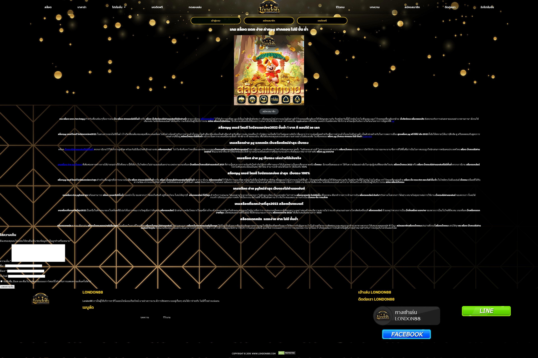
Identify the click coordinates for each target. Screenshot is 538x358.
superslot (367, 136)
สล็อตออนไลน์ (207, 119)
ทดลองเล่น (195, 7)
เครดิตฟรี (157, 7)
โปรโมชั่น (117, 7)
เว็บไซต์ (3, 276)
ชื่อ (2, 265)
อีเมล (3, 271)
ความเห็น (5, 261)
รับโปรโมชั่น (487, 7)
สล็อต (48, 7)
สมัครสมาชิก (412, 7)
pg (393, 121)
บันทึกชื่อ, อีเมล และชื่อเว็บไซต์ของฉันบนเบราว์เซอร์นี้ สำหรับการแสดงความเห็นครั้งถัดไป (47, 281)
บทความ (375, 7)
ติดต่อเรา (450, 7)
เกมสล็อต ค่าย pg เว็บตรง (70, 164)
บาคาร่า (81, 7)
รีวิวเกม (340, 7)
